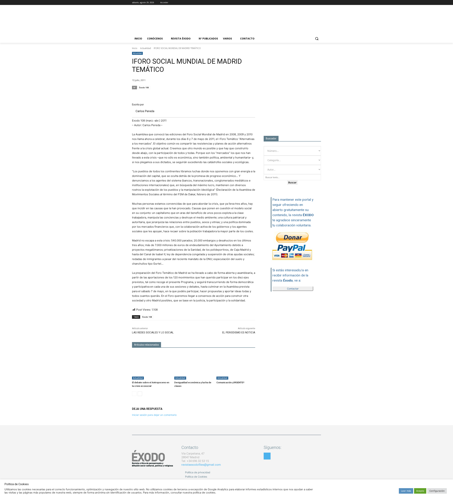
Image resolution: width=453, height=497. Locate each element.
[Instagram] (309, 3)
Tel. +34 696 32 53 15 (195, 461)
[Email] (235, 94)
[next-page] (140, 393)
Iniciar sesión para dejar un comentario (154, 414)
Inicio (134, 48)
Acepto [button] (420, 490)
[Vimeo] (319, 3)
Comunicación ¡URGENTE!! (230, 382)
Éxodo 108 (144, 87)
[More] (251, 94)
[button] (316, 38)
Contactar (293, 288)
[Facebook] (304, 3)
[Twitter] (314, 3)
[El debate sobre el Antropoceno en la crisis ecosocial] (151, 365)
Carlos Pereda (145, 111)
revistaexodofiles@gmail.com (201, 464)
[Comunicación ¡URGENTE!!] (235, 365)
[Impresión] (243, 94)
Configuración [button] (437, 490)
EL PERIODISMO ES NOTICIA (238, 332)
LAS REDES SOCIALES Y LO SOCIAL (153, 332)
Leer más (406, 490)
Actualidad (145, 48)
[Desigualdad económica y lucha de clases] (193, 365)
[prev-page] (134, 393)
